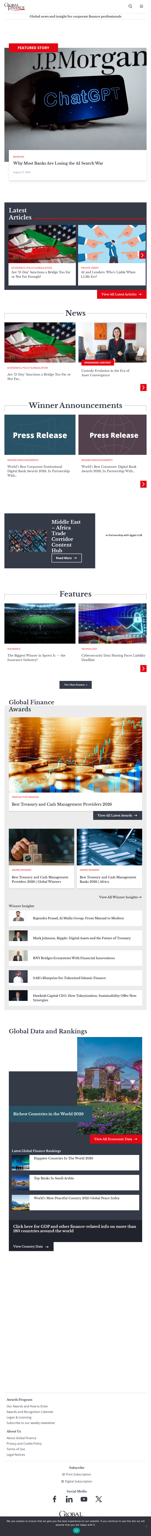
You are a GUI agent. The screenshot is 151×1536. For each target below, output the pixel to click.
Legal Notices (16, 1455)
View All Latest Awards (115, 815)
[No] (146, 1526)
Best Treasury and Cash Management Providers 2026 (62, 804)
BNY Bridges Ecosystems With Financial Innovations (74, 958)
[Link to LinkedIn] (69, 1499)
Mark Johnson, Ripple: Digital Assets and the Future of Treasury (82, 938)
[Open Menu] (141, 6)
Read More (64, 558)
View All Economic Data (113, 1139)
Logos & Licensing (19, 1417)
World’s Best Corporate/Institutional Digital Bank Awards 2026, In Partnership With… (38, 471)
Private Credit (90, 267)
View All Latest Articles (118, 294)
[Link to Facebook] (54, 1499)
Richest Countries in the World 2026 (48, 1114)
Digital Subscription (78, 1481)
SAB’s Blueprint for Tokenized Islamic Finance (69, 978)
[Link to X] (98, 1499)
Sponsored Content (97, 362)
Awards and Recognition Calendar (30, 1412)
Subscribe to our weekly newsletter (31, 1423)
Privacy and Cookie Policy (24, 1444)
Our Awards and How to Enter (27, 1406)
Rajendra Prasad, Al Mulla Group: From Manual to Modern (78, 918)
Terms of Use (16, 1449)
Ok (76, 1530)
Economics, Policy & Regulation (31, 267)
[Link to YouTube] (84, 1499)
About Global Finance (21, 1438)
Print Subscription (78, 1474)
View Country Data (28, 1246)
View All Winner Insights (118, 897)
